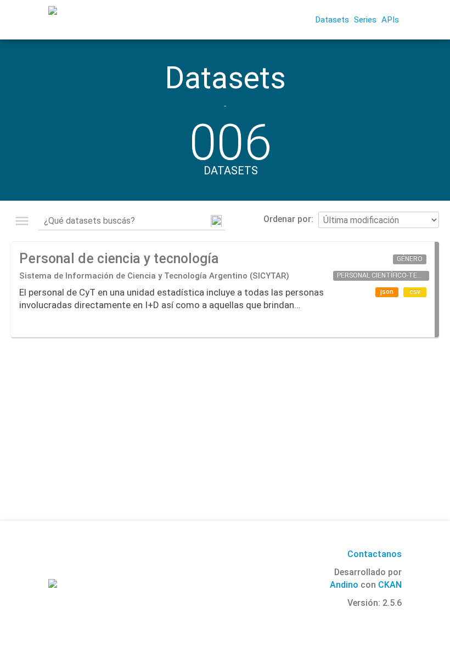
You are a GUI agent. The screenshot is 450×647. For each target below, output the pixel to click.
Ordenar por (287, 219)
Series (365, 20)
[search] (216, 221)
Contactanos (374, 554)
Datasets (332, 20)
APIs (390, 20)
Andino (344, 585)
